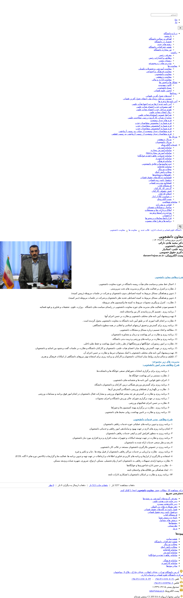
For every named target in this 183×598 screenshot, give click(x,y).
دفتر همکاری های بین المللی (164, 506)
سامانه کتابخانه (164, 166)
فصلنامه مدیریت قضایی (160, 183)
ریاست (174, 52)
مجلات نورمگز (165, 169)
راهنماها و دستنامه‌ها (162, 174)
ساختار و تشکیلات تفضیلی (159, 207)
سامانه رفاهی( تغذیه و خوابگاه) (162, 555)
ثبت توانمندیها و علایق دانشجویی (157, 164)
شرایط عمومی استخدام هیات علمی (155, 115)
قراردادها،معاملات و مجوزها (158, 218)
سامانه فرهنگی (164, 161)
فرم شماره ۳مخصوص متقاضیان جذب (154, 128)
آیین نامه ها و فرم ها (167, 101)
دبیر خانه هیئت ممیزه (167, 504)
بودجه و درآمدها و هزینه (161, 213)
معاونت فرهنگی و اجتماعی (159, 71)
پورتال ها (173, 136)
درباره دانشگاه (170, 33)
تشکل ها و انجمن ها (168, 82)
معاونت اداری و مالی (162, 79)
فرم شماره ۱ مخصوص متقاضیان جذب (153, 123)
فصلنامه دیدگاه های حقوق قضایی (156, 177)
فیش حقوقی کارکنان (162, 191)
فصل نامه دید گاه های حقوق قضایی (160, 509)
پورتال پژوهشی (164, 139)
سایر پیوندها (171, 566)
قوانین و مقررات (164, 204)
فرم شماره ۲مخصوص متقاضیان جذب (154, 126)
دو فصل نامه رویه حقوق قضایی (162, 512)
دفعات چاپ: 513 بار (98, 485)
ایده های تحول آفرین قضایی (159, 96)
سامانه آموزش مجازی (161, 150)
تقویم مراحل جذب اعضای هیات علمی (154, 109)
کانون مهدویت (165, 85)
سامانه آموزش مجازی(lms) (159, 153)
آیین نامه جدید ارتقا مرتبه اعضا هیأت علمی (152, 104)
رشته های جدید (164, 44)
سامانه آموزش (165, 147)
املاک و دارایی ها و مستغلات (158, 210)
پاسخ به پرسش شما (168, 517)
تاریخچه (168, 36)
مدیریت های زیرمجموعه (160, 63)
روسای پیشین (165, 60)
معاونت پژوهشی (164, 77)
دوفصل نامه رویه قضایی (160, 180)
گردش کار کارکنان (163, 188)
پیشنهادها (173, 523)
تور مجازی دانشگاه (163, 49)
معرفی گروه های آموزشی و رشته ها (160, 498)
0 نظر (51, 485)
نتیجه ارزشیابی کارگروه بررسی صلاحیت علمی (150, 117)
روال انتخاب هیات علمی (160, 112)
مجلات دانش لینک (163, 172)
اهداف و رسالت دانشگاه (160, 39)
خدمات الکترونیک (169, 145)
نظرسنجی (172, 525)
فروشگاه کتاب (165, 185)
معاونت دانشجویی (163, 74)
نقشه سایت (171, 539)
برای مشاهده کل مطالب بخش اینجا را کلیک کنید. (151, 490)
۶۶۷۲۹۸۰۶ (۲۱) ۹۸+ (163, 583)
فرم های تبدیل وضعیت (161, 120)
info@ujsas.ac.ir (156, 591)
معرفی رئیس (165, 55)
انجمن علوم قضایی (163, 90)
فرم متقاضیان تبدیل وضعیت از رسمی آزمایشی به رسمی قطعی (142, 134)
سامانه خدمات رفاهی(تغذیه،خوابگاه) (155, 155)
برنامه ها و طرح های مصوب (158, 221)
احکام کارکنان (165, 194)
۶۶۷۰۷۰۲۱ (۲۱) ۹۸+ (164, 579)
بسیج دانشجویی (164, 88)
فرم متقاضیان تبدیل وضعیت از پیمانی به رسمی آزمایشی (145, 131)
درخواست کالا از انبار (162, 196)
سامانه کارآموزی (164, 158)
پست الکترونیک (164, 199)
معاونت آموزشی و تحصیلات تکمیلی (155, 69)
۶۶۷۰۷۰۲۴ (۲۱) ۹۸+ (141, 579)
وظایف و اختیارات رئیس (160, 58)
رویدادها (173, 93)
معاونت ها (172, 66)
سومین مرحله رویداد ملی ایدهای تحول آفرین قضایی (147, 98)
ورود (175, 528)
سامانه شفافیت (169, 202)
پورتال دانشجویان (163, 142)
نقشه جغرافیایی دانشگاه (160, 47)
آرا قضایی (167, 215)
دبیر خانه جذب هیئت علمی (165, 501)
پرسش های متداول (168, 520)
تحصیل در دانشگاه (163, 41)
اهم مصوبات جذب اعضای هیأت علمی (154, 107)
